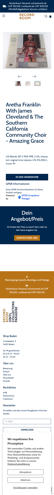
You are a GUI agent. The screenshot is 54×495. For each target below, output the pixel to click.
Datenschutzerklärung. (19, 464)
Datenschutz (8, 395)
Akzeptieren (26, 472)
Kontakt (6, 381)
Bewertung (7, 368)
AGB (5, 392)
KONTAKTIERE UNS (27, 237)
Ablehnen (25, 480)
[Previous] (19, 76)
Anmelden (27, 429)
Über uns (7, 374)
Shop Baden (8, 377)
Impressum (8, 398)
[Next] (34, 76)
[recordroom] (27, 16)
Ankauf (6, 371)
